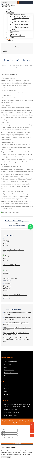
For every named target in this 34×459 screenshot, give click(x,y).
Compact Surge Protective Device (20, 18)
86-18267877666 (12, 409)
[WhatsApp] (32, 424)
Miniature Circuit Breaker (17, 36)
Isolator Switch (8, 364)
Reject (8, 457)
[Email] (32, 428)
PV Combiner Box (9, 370)
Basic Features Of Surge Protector (11, 265)
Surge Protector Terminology (9, 74)
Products (10, 13)
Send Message (17, 443)
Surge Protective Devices (10, 361)
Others (12, 37)
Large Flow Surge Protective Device (21, 22)
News (5, 391)
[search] (18, 2)
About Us (6, 386)
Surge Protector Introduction (17, 225)
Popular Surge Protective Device (20, 25)
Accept (3, 457)
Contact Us (10, 40)
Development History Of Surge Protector (17, 221)
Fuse (5, 367)
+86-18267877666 (15, 412)
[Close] (1, 428)
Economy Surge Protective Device (20, 28)
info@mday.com (13, 415)
